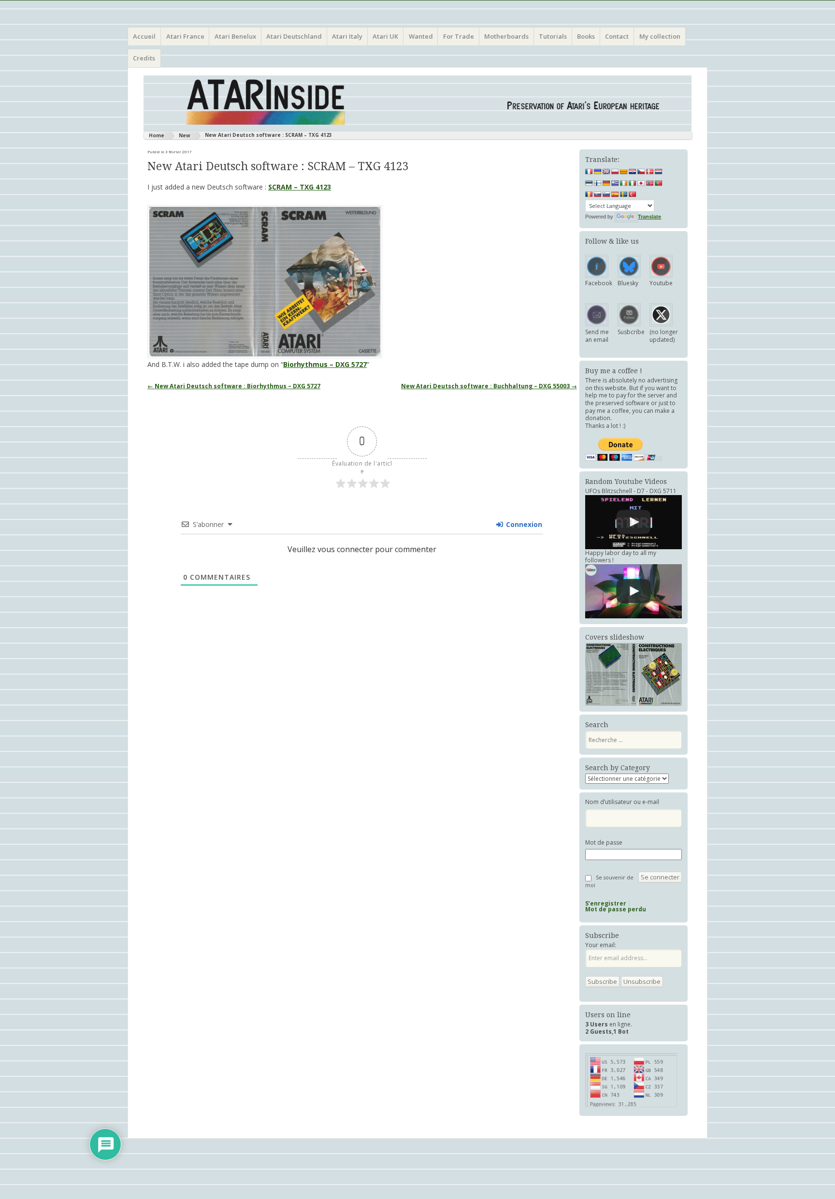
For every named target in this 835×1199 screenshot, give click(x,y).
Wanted (421, 36)
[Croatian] (632, 171)
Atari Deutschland (294, 36)
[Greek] (615, 183)
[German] (606, 183)
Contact (617, 36)
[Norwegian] (650, 183)
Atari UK (385, 36)
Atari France (185, 36)
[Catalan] (624, 171)
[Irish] (624, 183)
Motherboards (506, 36)
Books (586, 36)
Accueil (144, 36)
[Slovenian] (606, 194)
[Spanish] (615, 194)
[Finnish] (598, 183)
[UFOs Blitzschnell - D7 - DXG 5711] (633, 522)
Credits (144, 58)
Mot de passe (603, 843)
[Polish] (615, 171)
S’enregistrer (605, 904)
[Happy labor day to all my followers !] (633, 591)
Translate (649, 216)
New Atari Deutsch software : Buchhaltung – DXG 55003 (489, 386)
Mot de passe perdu (615, 909)
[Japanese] (641, 183)
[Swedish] (624, 194)
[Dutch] (658, 171)
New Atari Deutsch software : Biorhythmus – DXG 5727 (233, 386)
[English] (606, 171)
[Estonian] (589, 183)
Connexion (523, 524)
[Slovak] (598, 194)
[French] (589, 171)
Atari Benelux (235, 36)
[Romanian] (589, 194)
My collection (659, 36)
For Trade (458, 36)
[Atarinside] (417, 103)
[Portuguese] (658, 183)
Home (156, 135)
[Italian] (632, 183)
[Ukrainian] (598, 171)
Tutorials (553, 36)
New (184, 135)
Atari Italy (347, 36)
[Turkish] (632, 194)
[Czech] (641, 171)
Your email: (600, 945)
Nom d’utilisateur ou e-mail (622, 802)
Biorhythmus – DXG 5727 (325, 364)
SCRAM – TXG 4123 (299, 186)
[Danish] (650, 171)
